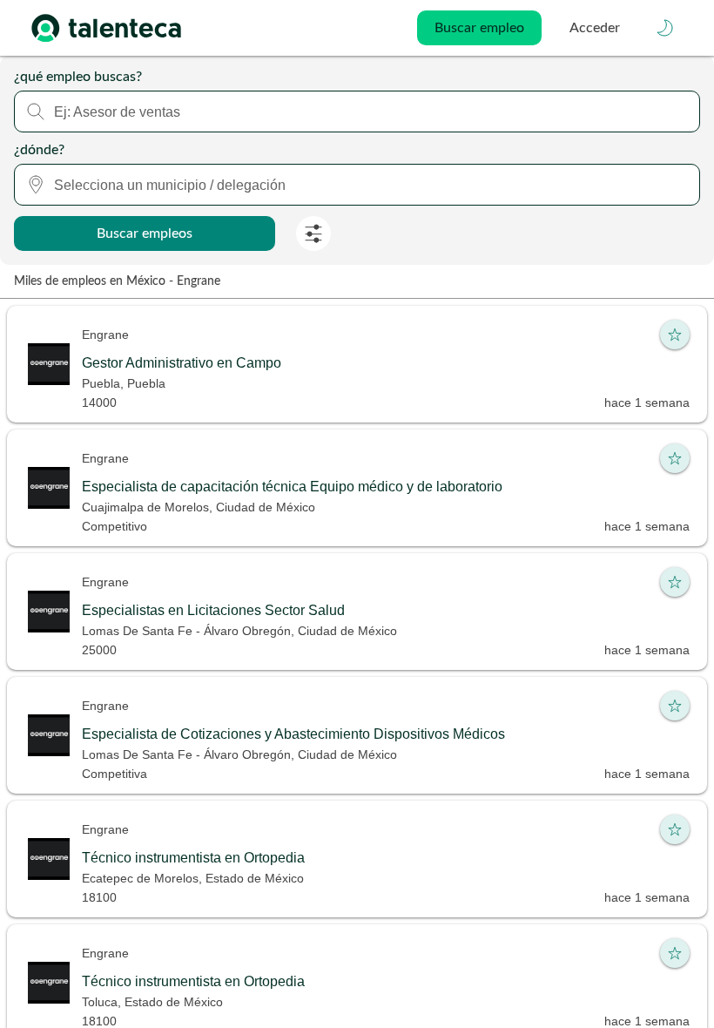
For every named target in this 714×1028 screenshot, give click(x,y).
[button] (665, 27)
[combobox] (357, 111)
